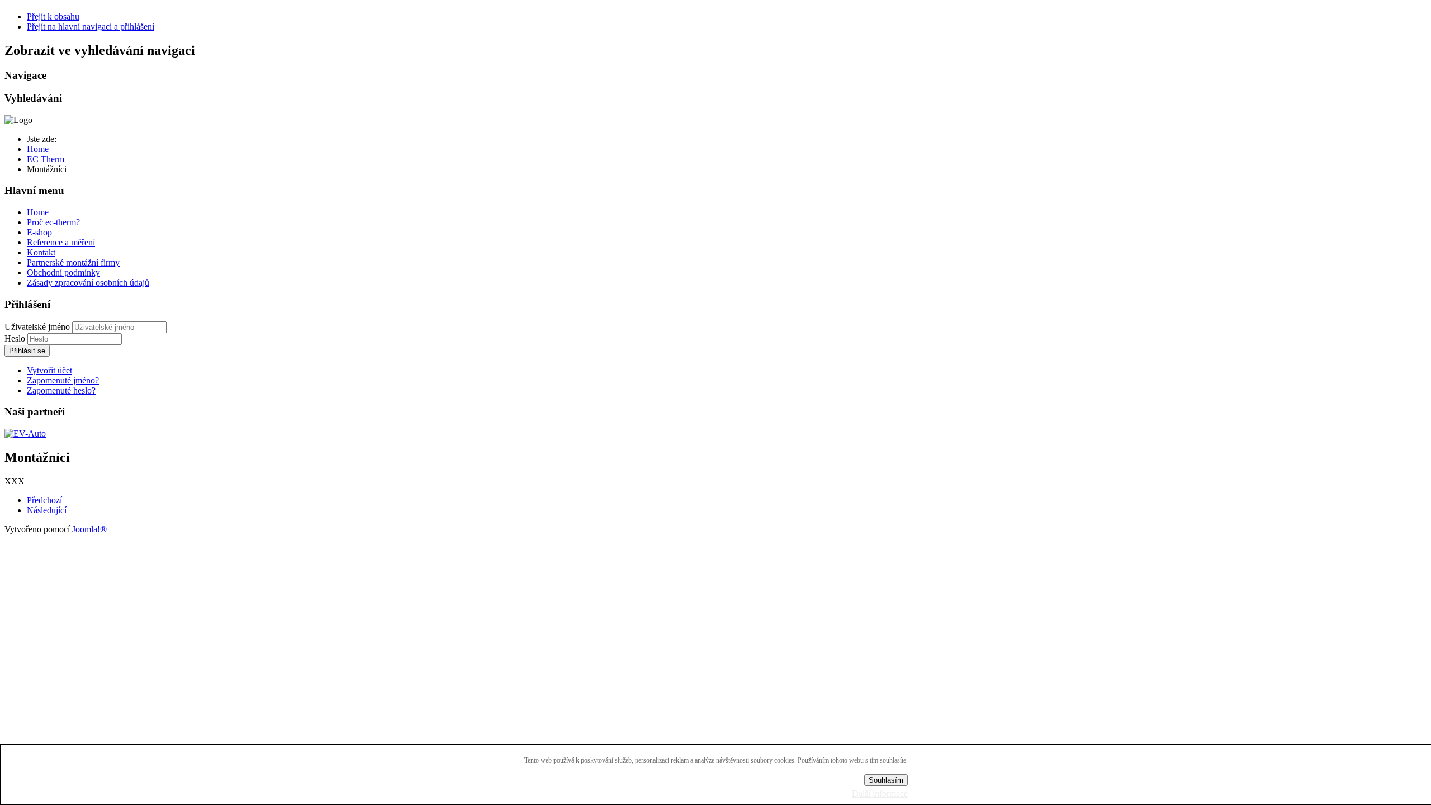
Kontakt (41, 252)
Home (38, 212)
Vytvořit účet (49, 370)
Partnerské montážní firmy (73, 262)
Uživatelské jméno (37, 327)
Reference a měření (61, 242)
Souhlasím (886, 780)
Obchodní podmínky (63, 272)
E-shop (39, 232)
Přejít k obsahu (53, 16)
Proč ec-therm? (53, 222)
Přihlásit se (27, 351)
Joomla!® (89, 529)
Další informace (880, 793)
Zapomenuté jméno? (63, 380)
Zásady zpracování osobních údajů (88, 282)
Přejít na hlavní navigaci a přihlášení (90, 26)
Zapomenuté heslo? (61, 390)
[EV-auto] (25, 433)
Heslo (15, 338)
